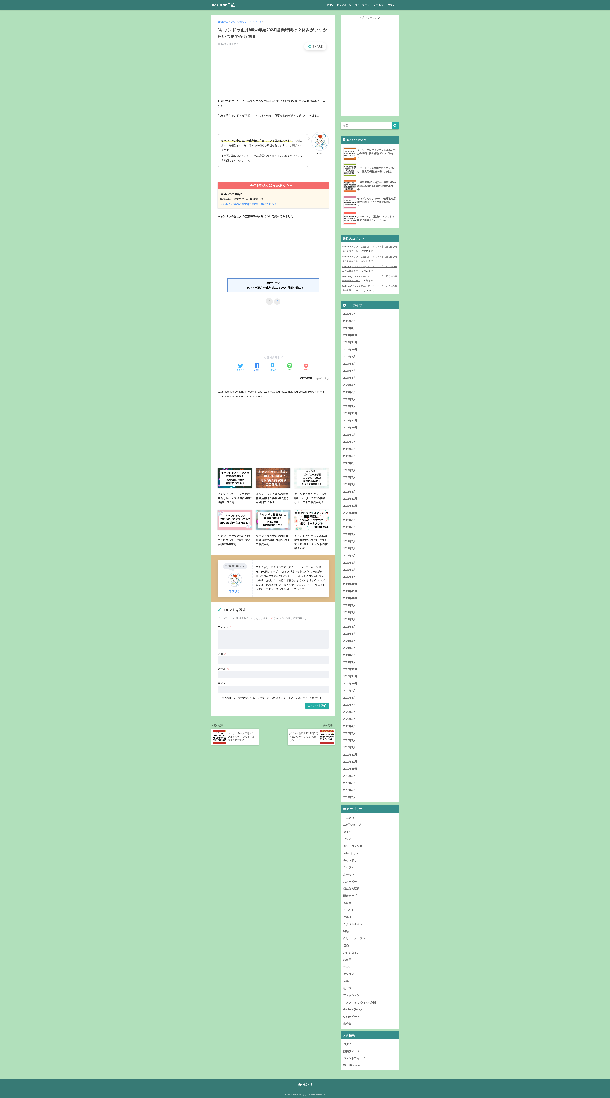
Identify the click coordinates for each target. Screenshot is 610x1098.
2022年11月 (350, 505)
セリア (347, 838)
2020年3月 (349, 733)
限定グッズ (350, 895)
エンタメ (348, 974)
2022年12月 (350, 498)
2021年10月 (350, 598)
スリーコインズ (352, 846)
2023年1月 (349, 491)
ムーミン (348, 874)
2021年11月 (350, 591)
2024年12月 (350, 335)
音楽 (346, 981)
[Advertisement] (273, 76)
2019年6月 (349, 797)
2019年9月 (349, 775)
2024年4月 (349, 385)
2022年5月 (349, 548)
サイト (222, 683)
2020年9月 (349, 690)
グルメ (347, 917)
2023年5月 (349, 463)
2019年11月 (350, 761)
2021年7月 (349, 619)
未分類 (347, 1023)
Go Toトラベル (352, 1009)
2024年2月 (349, 399)
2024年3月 (349, 392)
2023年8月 (349, 441)
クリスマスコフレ (354, 938)
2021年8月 (349, 612)
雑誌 (346, 931)
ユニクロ (348, 817)
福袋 (346, 945)
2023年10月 (350, 427)
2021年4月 (349, 640)
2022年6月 (349, 541)
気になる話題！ (352, 888)
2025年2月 (349, 321)
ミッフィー (350, 867)
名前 (222, 653)
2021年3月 (349, 647)
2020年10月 (350, 683)
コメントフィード (354, 1058)
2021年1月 (349, 662)
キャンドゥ (322, 378)
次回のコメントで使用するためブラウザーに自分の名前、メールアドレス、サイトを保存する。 (273, 698)
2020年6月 (349, 712)
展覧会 (347, 903)
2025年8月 (349, 313)
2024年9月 (349, 356)
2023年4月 (349, 470)
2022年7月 (349, 534)
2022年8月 (349, 527)
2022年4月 (349, 555)
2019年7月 (349, 790)
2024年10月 (350, 349)
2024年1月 (349, 406)
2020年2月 (349, 740)
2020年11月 (350, 676)
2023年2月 (349, 484)
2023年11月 (350, 420)
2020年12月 (350, 669)
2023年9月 (349, 434)
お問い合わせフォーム (339, 4)
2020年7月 (349, 704)
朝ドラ (347, 988)
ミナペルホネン (352, 924)
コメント (225, 627)
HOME (307, 1085)
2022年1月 (349, 576)
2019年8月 (349, 783)
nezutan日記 (223, 5)
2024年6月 (349, 377)
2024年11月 (350, 342)
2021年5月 (349, 633)
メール (223, 668)
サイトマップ (362, 4)
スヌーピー (350, 881)
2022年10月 (350, 512)
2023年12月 (350, 413)
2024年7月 (349, 370)
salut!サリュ (351, 853)
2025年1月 (349, 328)
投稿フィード (351, 1051)
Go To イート (351, 1016)
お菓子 (347, 959)
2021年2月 (349, 655)
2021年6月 (349, 626)
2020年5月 (349, 719)
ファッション (351, 995)
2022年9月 (349, 520)
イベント (348, 910)
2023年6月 (349, 456)
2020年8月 (349, 697)
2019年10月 (350, 768)
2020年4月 (349, 726)
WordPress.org (352, 1065)
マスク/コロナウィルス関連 (359, 1002)
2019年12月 (350, 754)
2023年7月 (349, 449)
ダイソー (348, 831)
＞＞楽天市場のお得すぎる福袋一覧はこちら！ (248, 204)
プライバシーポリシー (385, 4)
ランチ (347, 966)
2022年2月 (349, 569)
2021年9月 (349, 605)
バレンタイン (351, 952)
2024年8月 (349, 363)
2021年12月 (350, 584)
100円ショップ (352, 824)
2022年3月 (349, 562)
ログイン (348, 1044)
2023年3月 (349, 477)
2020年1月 (349, 747)
